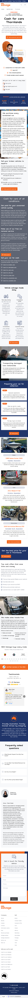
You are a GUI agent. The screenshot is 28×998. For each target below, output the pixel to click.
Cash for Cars (10, 9)
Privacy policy (14, 992)
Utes (16, 942)
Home (2, 9)
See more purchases (14, 542)
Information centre (5, 928)
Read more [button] (8, 699)
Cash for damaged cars (9, 267)
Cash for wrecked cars (9, 280)
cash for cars (11, 182)
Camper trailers (18, 920)
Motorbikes (17, 935)
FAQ (2, 930)
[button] (25, 4)
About (2, 918)
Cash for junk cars (8, 270)
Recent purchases (5, 933)
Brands (2, 920)
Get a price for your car (15, 37)
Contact (3, 925)
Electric (16, 930)
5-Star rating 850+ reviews (17, 97)
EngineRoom (18, 996)
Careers (2, 923)
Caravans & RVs (18, 923)
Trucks (16, 940)
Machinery (17, 933)
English (3, 996)
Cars (16, 925)
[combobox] (4, 996)
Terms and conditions (14, 990)
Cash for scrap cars (8, 275)
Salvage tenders (4, 935)
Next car (3, 942)
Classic (16, 928)
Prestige (16, 937)
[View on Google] (6, 690)
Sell (16, 915)
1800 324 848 (14, 985)
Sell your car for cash (7, 949)
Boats (16, 918)
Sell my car (3, 940)
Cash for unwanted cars (10, 278)
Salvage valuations (5, 937)
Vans (16, 945)
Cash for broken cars (9, 264)
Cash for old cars (8, 272)
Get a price (7, 255)
